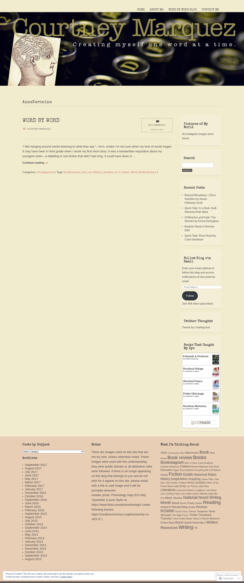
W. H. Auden (122, 172)
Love (163, 493)
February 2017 (34, 485)
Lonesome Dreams (185, 490)
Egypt (176, 470)
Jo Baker (182, 482)
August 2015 (33, 517)
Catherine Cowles (192, 371)
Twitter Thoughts (198, 321)
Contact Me (210, 9)
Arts (84, 172)
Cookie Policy (66, 577)
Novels (183, 503)
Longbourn (200, 490)
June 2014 (32, 531)
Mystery (177, 498)
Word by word (41, 121)
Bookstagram (172, 462)
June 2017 (32, 475)
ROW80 (167, 511)
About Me (156, 9)
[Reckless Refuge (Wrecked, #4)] (215, 375)
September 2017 (36, 465)
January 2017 (34, 489)
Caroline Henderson (170, 466)
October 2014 (34, 524)
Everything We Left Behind (207, 470)
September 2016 (36, 499)
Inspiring (195, 479)
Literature (107, 172)
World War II (199, 522)
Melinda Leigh (206, 493)
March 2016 (33, 506)
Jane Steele (171, 482)
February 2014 (34, 538)
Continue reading (33, 162)
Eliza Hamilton (187, 470)
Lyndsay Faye (173, 493)
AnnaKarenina (72, 172)
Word (134, 172)
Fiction (175, 474)
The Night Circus (180, 515)
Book (204, 452)
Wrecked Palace (193, 381)
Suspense (202, 511)
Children (185, 466)
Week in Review (201, 518)
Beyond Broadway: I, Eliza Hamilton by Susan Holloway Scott (200, 199)
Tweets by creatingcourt (196, 327)
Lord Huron (211, 490)
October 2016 (34, 496)
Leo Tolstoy (94, 172)
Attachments (192, 452)
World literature (147, 172)
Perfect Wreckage (193, 393)
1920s (164, 452)
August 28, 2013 (157, 129)
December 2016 (35, 492)
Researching (179, 507)
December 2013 (35, 545)
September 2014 (36, 527)
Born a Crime (191, 463)
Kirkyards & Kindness (195, 356)
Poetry (191, 503)
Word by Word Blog (182, 9)
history (165, 479)
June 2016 (32, 503)
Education (166, 469)
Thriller (193, 514)
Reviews (201, 507)
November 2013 (35, 548)
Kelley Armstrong (191, 359)
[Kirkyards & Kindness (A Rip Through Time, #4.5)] (215, 363)
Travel (175, 518)
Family (164, 475)
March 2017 (33, 482)
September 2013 (36, 555)
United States (185, 518)
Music (169, 497)
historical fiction (205, 474)
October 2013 (34, 552)
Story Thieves (189, 511)
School (178, 511)
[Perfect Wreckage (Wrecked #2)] (215, 400)
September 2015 (36, 513)
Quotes (198, 503)
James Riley (207, 479)
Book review (179, 457)
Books (199, 457)
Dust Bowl (214, 466)
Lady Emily (180, 486)
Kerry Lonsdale (196, 482)
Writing (186, 527)
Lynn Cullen (186, 493)
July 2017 (31, 472)
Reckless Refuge (193, 368)
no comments (157, 125)
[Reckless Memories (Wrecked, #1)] (215, 413)
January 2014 (34, 541)
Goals (188, 474)
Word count (183, 522)
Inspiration (179, 479)
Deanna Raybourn (199, 466)
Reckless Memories (194, 406)
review (191, 507)
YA (196, 527)
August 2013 (33, 559)
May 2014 (31, 534)
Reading (212, 502)
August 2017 (33, 468)
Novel (175, 503)
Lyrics (196, 493)
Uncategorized (45, 172)
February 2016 (34, 510)
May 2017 (31, 478)
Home (141, 9)
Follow (190, 295)
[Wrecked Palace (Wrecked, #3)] (215, 388)
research (166, 506)
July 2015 (31, 520)
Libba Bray (204, 486)
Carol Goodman (205, 463)
